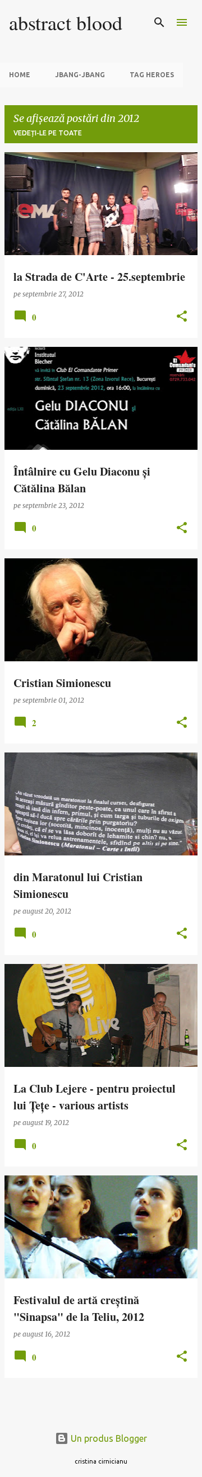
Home (19, 74)
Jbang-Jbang (80, 74)
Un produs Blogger (107, 1438)
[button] (182, 316)
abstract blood (65, 22)
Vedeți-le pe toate (47, 133)
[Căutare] (159, 22)
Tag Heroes (152, 74)
